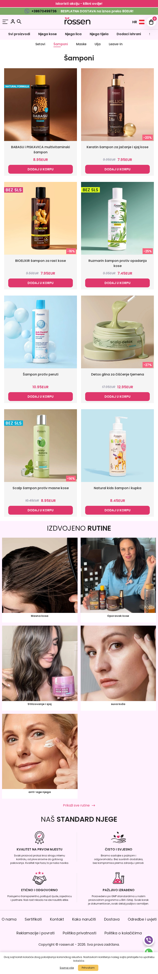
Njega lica (73, 34)
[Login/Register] (13, 22)
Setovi (40, 44)
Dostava (112, 919)
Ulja (98, 44)
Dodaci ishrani (129, 34)
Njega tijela (99, 34)
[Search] (19, 21)
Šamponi (60, 44)
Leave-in (116, 44)
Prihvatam (88, 967)
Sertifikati (33, 919)
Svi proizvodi (19, 34)
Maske (81, 44)
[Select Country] (141, 22)
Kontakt (57, 919)
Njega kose (47, 34)
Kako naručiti (84, 919)
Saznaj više (67, 967)
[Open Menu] (5, 22)
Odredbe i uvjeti (142, 919)
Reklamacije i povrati (35, 933)
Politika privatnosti (79, 933)
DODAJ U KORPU (40, 169)
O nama (9, 919)
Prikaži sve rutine (76, 805)
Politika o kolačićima (123, 933)
